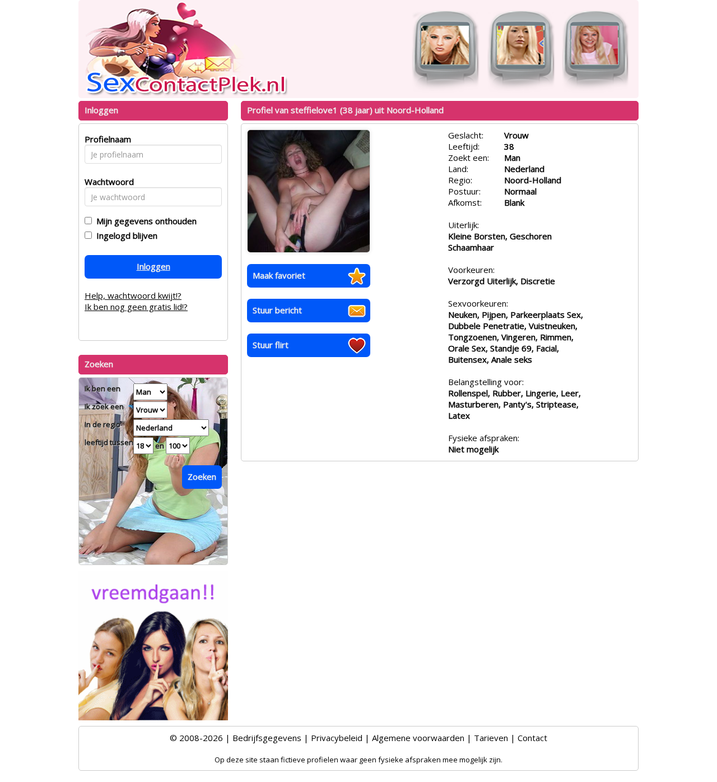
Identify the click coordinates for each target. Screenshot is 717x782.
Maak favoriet (279, 275)
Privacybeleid (336, 737)
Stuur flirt (270, 344)
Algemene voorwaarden (418, 737)
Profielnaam (106, 139)
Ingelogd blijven (124, 235)
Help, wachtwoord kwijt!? (133, 295)
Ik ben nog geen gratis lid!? (136, 306)
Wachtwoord (106, 181)
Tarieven (491, 737)
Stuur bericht (277, 310)
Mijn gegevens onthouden (144, 220)
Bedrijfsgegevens (266, 737)
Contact (532, 737)
